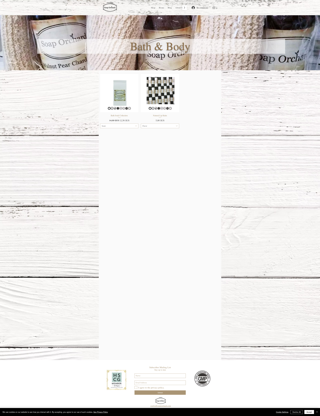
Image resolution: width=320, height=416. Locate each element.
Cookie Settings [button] (282, 412)
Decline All (296, 412)
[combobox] (119, 126)
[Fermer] (317, 412)
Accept (309, 412)
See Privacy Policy (100, 412)
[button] (215, 7)
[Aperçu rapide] (119, 93)
